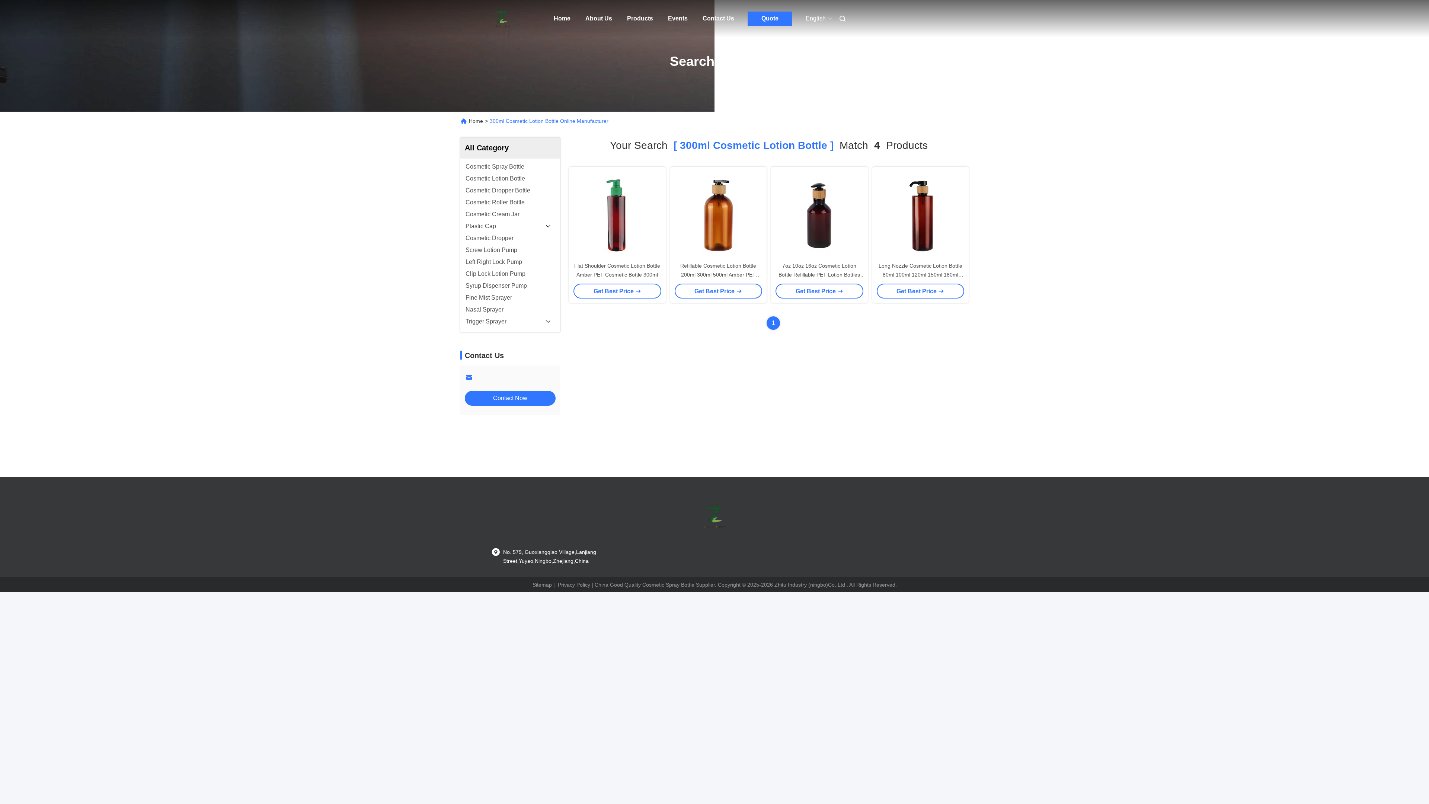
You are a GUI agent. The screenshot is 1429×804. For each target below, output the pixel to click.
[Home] (501, 18)
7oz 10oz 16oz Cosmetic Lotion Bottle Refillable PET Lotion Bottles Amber (819, 275)
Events (678, 18)
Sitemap (542, 585)
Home (562, 18)
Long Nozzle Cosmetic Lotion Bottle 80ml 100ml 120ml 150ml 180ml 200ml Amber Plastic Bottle (920, 275)
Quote (770, 18)
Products (640, 18)
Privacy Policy (574, 585)
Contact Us (718, 18)
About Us (598, 18)
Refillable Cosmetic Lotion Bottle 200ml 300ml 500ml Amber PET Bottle (718, 275)
